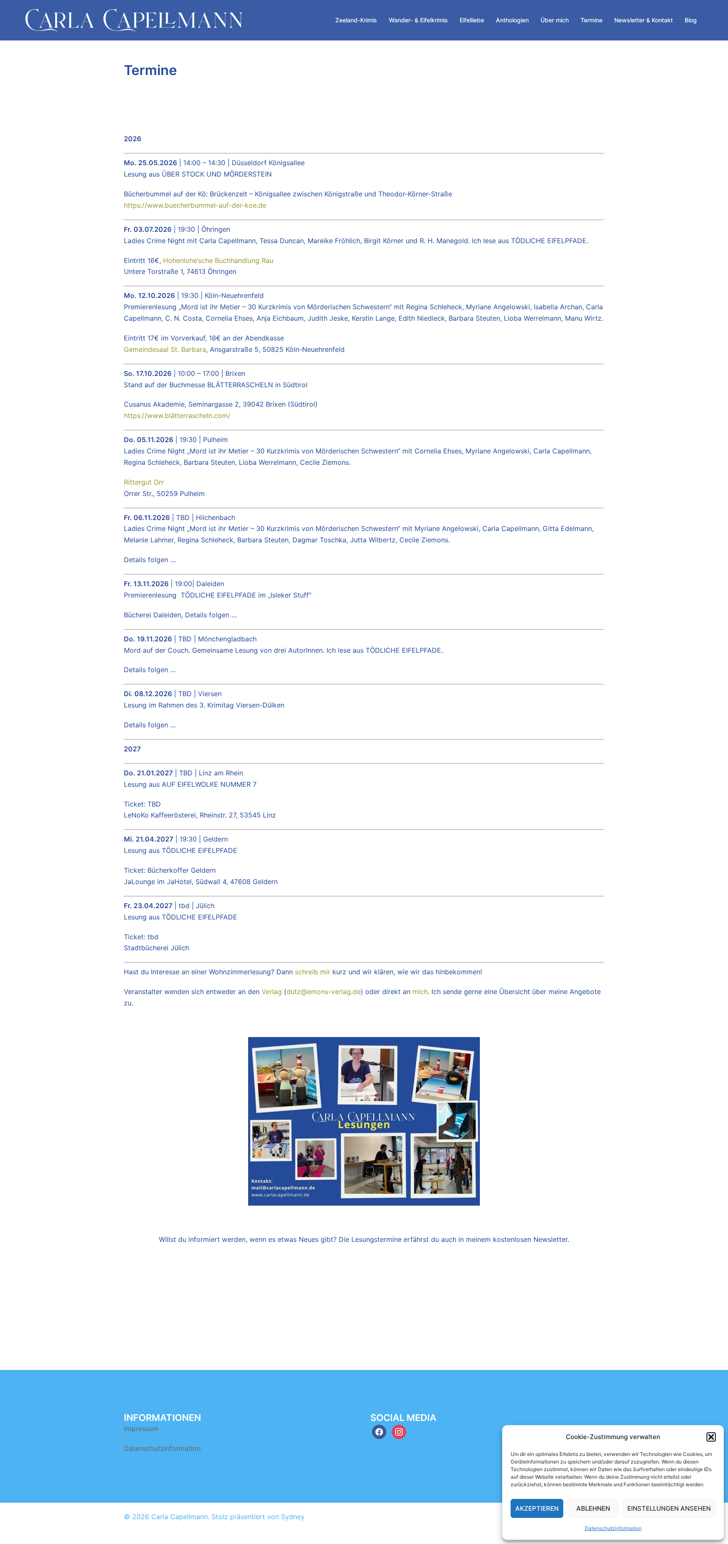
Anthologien (512, 20)
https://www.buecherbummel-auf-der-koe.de (195, 205)
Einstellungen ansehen (669, 1508)
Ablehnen (593, 1508)
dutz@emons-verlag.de (323, 991)
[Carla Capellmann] (134, 19)
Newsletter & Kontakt (643, 20)
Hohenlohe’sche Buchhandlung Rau (218, 260)
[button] (711, 1437)
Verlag (272, 991)
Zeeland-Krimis (356, 20)
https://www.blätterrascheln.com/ (177, 415)
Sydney (293, 1516)
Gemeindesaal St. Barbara (165, 349)
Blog (691, 20)
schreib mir (312, 972)
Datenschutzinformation (613, 1528)
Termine (591, 20)
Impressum (141, 1428)
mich (420, 991)
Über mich (555, 20)
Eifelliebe (472, 20)
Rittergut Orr (144, 482)
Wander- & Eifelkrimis (418, 20)
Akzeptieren (537, 1508)
